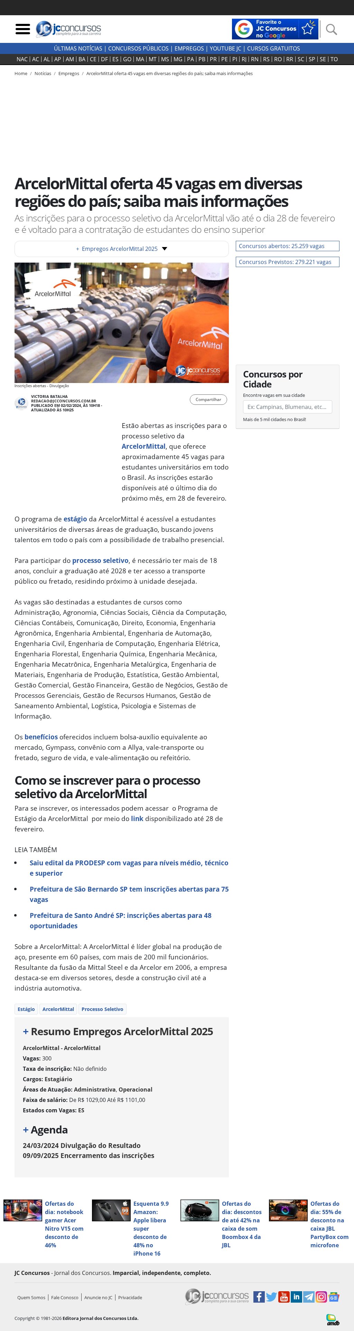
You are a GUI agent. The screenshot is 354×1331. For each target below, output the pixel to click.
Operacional (135, 1089)
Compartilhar (208, 399)
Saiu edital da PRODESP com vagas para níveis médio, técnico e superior (129, 868)
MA (140, 59)
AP (57, 59)
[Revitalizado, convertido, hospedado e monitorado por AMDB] (332, 1319)
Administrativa (95, 1089)
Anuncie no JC (98, 1297)
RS (266, 59)
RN (255, 59)
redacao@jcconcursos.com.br (63, 400)
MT (153, 59)
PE (224, 59)
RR (289, 59)
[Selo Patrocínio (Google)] (275, 28)
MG (178, 59)
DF (104, 59)
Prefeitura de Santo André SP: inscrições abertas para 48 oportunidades (121, 920)
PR (213, 59)
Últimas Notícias (78, 48)
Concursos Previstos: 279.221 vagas (285, 262)
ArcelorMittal (144, 446)
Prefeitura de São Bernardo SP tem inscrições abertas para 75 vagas (129, 894)
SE (323, 59)
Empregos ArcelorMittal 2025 (117, 249)
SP (312, 59)
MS (165, 59)
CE (93, 59)
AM (70, 59)
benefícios (40, 736)
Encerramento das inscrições (88, 1155)
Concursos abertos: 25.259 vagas (282, 246)
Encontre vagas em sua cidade (274, 395)
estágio (75, 518)
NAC (22, 59)
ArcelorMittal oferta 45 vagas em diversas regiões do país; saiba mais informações (169, 73)
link (137, 818)
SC (301, 59)
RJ (244, 59)
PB (201, 59)
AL (47, 59)
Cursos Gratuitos (273, 48)
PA (190, 59)
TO (334, 59)
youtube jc (225, 48)
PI (234, 59)
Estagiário (58, 1079)
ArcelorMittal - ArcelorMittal (62, 1048)
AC (35, 59)
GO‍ (127, 59)
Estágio (26, 1009)
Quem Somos (31, 1297)
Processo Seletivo (102, 1009)
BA (81, 59)
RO (278, 59)
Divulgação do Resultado (82, 1145)
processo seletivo (100, 560)
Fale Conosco (64, 1297)
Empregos (189, 48)
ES (115, 59)
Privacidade (130, 1297)
